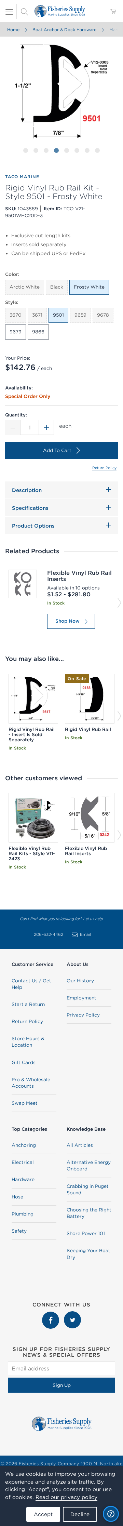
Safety (19, 1231)
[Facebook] (51, 1315)
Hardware (23, 1179)
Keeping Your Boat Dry (88, 1253)
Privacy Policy (83, 1015)
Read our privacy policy (66, 1497)
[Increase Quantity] (46, 427)
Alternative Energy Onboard (89, 1165)
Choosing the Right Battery (89, 1213)
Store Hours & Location (28, 1041)
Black (56, 287)
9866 (38, 332)
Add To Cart (57, 450)
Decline (80, 1514)
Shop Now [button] (67, 621)
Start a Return (28, 1004)
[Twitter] (72, 1315)
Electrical (23, 1162)
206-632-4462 (48, 934)
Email (85, 934)
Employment (81, 998)
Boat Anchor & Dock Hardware (64, 29)
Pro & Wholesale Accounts (31, 1082)
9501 (58, 315)
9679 (16, 332)
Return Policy (104, 467)
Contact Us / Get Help (31, 984)
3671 (37, 315)
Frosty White (89, 287)
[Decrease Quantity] (12, 427)
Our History (80, 981)
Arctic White (25, 287)
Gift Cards (24, 1062)
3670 (16, 315)
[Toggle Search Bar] (24, 11)
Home (13, 29)
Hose (17, 1197)
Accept (43, 1514)
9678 (103, 315)
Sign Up (62, 1385)
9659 (80, 315)
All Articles (80, 1145)
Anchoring (24, 1145)
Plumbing (22, 1214)
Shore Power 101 (86, 1233)
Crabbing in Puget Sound (88, 1189)
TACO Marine (22, 176)
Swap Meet (25, 1103)
